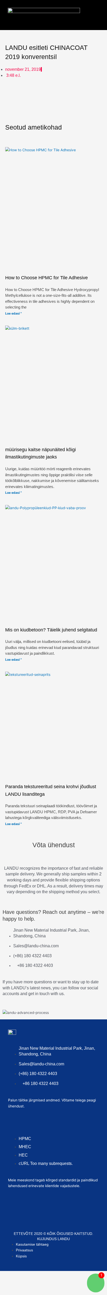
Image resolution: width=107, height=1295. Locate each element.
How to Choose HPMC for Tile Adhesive (46, 277)
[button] (92, 13)
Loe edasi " (13, 313)
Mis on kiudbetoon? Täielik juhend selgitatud (51, 629)
